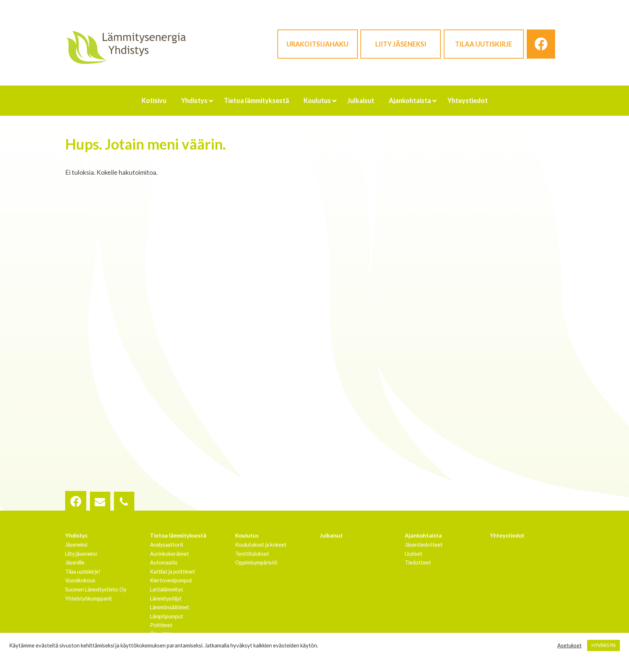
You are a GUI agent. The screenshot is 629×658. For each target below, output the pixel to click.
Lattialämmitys (166, 589)
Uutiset (413, 554)
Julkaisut (331, 535)
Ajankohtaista (423, 535)
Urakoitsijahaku (317, 44)
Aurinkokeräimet (169, 554)
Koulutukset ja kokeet (260, 545)
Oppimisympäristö (256, 562)
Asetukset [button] (569, 645)
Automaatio (164, 562)
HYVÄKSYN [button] (604, 645)
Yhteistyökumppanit (88, 598)
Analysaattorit (166, 545)
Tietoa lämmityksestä (178, 535)
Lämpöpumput (166, 616)
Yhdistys (76, 535)
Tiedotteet (418, 562)
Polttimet (161, 625)
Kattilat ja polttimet (172, 571)
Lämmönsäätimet (169, 607)
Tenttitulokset (252, 554)
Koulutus (246, 535)
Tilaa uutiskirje (483, 44)
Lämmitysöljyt (166, 598)
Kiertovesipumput (171, 580)
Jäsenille (74, 562)
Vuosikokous (80, 580)
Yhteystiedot (507, 535)
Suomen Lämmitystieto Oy (95, 589)
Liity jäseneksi (400, 44)
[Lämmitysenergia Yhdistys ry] (125, 47)
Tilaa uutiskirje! (82, 571)
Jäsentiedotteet (424, 545)
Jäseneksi (76, 545)
